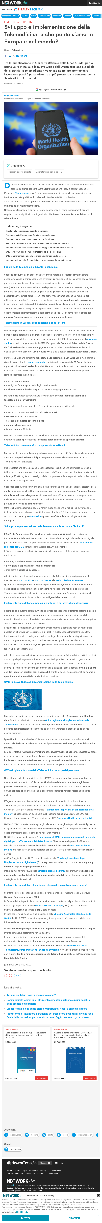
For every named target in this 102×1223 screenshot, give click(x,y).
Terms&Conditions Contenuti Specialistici (25, 1173)
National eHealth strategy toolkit (75, 818)
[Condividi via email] (17, 56)
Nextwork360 (12, 1185)
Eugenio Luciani (11, 96)
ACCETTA (25, 1218)
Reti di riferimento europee (69, 580)
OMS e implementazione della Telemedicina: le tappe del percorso (36, 256)
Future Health (93, 16)
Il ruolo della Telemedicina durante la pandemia (27, 231)
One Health (35, 516)
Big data (20, 16)
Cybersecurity (39, 16)
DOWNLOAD (41, 1078)
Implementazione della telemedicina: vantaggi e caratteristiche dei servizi (39, 247)
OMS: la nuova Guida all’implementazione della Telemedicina (33, 252)
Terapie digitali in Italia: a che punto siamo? (31, 995)
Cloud (29, 16)
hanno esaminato (37, 362)
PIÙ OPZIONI (74, 1218)
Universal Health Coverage (49, 905)
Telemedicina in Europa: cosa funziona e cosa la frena (30, 235)
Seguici (43, 1163)
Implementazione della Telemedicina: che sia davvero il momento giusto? (39, 260)
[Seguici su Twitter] (61, 1163)
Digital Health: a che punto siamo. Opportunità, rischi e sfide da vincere (47, 1008)
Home (6, 50)
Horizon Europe (43, 580)
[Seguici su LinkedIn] (56, 1163)
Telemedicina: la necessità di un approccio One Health (30, 239)
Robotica (62, 16)
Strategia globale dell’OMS (51, 871)
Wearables (52, 16)
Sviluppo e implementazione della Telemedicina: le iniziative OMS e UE (38, 243)
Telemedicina (17, 50)
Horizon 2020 (26, 580)
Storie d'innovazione (77, 16)
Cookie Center (52, 1173)
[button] (7, 9)
